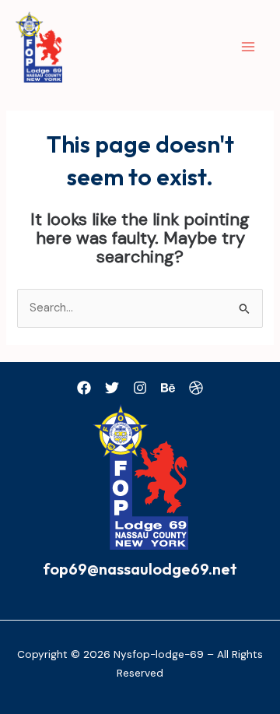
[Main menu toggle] (248, 46)
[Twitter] (112, 388)
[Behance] (168, 388)
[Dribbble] (196, 388)
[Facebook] (84, 388)
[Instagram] (140, 388)
